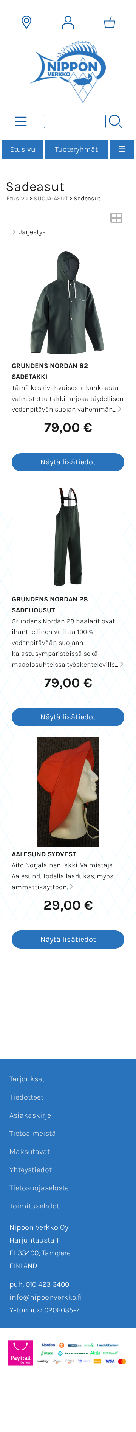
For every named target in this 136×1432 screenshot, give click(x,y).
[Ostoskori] (109, 22)
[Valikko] (122, 149)
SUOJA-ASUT (51, 198)
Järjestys (32, 232)
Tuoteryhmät (76, 149)
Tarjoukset (27, 1079)
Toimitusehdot (34, 1206)
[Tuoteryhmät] (21, 121)
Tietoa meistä (32, 1133)
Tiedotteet (26, 1097)
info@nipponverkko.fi (45, 1297)
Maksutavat (29, 1151)
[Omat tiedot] (68, 22)
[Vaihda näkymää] (116, 220)
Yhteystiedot (30, 1169)
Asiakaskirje (30, 1115)
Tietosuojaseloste (39, 1187)
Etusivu (23, 149)
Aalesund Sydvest (44, 854)
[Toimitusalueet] (26, 22)
